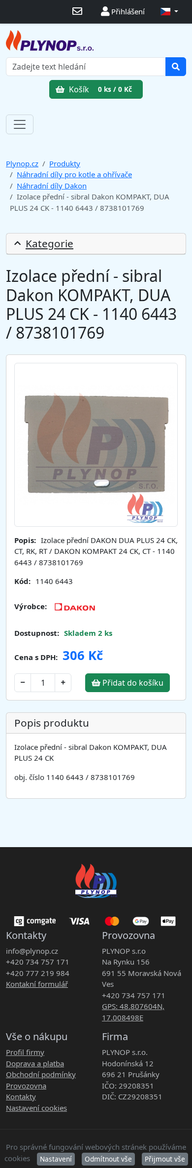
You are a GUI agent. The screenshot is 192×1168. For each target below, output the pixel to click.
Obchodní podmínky (41, 1074)
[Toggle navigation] (19, 124)
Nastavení (56, 1159)
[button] (169, 11)
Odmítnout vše (108, 1159)
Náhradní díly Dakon (52, 186)
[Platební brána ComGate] (96, 918)
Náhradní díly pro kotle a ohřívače (74, 174)
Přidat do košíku (131, 682)
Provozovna (26, 1085)
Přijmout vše (165, 1159)
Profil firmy (25, 1052)
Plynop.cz (22, 163)
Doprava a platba (35, 1063)
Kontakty (21, 1096)
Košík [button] (99, 89)
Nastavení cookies (36, 1108)
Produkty (64, 163)
